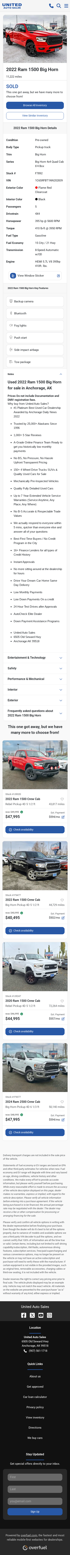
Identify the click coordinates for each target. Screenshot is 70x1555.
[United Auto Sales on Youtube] (39, 1315)
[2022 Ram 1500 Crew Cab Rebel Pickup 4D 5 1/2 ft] (35, 764)
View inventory (35, 1417)
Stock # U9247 (13, 996)
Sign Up (35, 1511)
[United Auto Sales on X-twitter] (31, 1315)
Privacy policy (35, 1407)
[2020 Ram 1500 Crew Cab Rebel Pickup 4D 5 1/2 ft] (35, 966)
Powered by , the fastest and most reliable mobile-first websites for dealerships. (35, 1537)
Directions (35, 1427)
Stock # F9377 (13, 1097)
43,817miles (57, 804)
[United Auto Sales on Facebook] (22, 1315)
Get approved (35, 1386)
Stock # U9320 (13, 794)
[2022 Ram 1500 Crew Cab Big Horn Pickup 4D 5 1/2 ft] (35, 865)
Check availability (23, 829)
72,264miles (57, 1006)
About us (35, 1376)
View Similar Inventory (35, 115)
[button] (51, 6)
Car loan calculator (35, 1397)
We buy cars (35, 1438)
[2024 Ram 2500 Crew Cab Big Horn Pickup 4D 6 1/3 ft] (35, 1067)
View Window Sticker (31, 275)
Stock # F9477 (13, 895)
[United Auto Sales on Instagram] (48, 1315)
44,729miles (57, 905)
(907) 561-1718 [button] (38, 1350)
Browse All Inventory (35, 105)
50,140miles (57, 1107)
